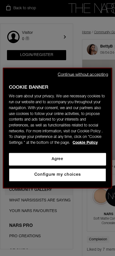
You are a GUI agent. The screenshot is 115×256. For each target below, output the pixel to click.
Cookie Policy (85, 143)
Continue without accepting (83, 74)
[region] (57, 128)
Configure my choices (57, 175)
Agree (57, 159)
